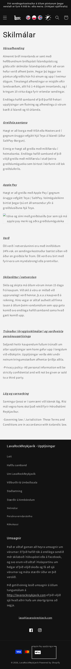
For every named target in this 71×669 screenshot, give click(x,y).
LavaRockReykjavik (29, 662)
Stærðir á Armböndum (21, 500)
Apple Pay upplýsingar (43, 646)
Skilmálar (12, 508)
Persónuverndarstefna (19, 516)
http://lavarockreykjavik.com (26, 595)
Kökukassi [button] (12, 524)
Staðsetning (14, 491)
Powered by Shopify (49, 662)
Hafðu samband (17, 465)
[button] (5, 17)
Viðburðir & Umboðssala (22, 482)
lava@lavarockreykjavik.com (35, 617)
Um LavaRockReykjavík (21, 474)
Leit (9, 456)
